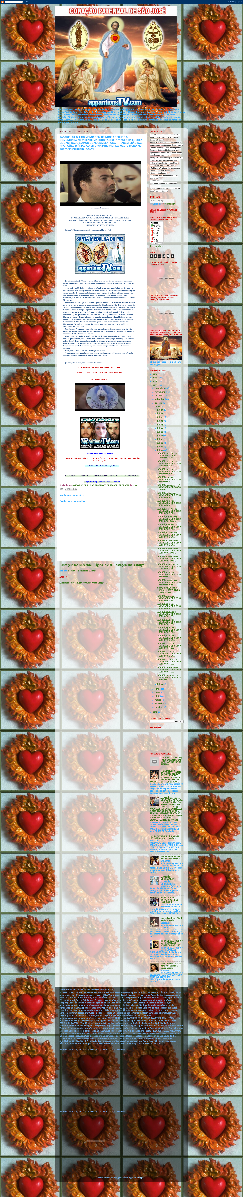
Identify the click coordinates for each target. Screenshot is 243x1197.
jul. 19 (160, 443)
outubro (159, 396)
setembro (160, 399)
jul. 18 (160, 447)
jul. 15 (160, 684)
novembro (160, 392)
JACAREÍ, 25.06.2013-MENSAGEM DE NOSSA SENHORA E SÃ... (169, 630)
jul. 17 (160, 450)
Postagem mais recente (75, 565)
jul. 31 (160, 410)
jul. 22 (160, 432)
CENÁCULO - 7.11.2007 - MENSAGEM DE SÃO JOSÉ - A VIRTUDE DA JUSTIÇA (171, 761)
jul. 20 (160, 439)
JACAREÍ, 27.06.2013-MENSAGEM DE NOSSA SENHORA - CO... (169, 614)
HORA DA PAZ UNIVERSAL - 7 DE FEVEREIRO (169, 900)
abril (157, 696)
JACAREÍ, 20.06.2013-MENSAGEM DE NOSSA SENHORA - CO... (169, 670)
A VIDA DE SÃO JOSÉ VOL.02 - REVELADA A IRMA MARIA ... (168, 590)
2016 (155, 374)
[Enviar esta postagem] (61, 489)
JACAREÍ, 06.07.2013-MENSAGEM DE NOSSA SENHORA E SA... (169, 535)
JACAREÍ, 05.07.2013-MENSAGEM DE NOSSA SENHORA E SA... (169, 543)
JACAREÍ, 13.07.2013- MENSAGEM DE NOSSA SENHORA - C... (169, 479)
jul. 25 (160, 421)
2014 (155, 381)
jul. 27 (160, 414)
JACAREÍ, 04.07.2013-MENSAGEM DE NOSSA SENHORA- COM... (169, 551)
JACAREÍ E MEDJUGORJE (167, 878)
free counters (156, 246)
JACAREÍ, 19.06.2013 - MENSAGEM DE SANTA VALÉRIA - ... (169, 678)
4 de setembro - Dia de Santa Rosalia (171, 919)
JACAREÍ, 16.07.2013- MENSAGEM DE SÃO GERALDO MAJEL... (167, 455)
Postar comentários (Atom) (82, 571)
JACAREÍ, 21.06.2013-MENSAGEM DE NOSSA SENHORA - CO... (169, 662)
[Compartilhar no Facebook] (73, 489)
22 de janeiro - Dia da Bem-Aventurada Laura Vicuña (170, 966)
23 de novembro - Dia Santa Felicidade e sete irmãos (165, 837)
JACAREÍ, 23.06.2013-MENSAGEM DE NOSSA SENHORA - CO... (169, 646)
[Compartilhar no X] (71, 489)
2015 (155, 378)
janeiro (159, 707)
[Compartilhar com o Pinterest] (76, 489)
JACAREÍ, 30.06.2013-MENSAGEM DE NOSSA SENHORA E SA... (169, 582)
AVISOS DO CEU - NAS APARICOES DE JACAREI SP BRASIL (101, 486)
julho (157, 407)
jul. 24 (160, 425)
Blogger (140, 1178)
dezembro (160, 388)
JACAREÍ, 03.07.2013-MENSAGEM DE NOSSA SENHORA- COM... (169, 559)
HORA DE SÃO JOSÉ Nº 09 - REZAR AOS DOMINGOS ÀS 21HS (171, 943)
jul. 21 (160, 436)
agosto (158, 403)
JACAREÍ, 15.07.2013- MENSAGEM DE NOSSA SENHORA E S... (169, 463)
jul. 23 (160, 428)
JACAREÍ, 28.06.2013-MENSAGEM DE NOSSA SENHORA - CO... (169, 606)
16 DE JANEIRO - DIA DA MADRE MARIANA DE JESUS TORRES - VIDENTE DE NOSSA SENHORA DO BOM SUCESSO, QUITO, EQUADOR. (165, 776)
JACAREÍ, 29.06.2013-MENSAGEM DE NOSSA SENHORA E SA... (169, 598)
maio (157, 693)
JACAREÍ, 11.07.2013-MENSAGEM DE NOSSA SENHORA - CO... (169, 495)
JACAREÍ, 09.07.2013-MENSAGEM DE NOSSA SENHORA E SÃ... (169, 511)
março (158, 700)
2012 (155, 712)
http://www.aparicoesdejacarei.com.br (102, 481)
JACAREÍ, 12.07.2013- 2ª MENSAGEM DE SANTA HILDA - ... (169, 487)
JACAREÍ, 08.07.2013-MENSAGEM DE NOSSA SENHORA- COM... (169, 519)
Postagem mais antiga (129, 565)
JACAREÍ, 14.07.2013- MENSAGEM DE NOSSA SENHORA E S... (169, 471)
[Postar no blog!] (68, 489)
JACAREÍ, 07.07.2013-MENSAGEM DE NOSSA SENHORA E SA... (169, 527)
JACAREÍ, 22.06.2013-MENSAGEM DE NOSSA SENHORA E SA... (169, 654)
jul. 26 (160, 417)
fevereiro (160, 704)
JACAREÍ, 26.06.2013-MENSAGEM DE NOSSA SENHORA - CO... (169, 622)
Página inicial (103, 565)
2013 (155, 385)
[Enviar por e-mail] (66, 489)
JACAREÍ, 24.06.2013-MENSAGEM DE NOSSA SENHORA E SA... (169, 638)
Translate (171, 204)
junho (158, 689)
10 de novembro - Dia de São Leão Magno (171, 858)
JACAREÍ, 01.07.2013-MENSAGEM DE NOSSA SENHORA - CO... (169, 574)
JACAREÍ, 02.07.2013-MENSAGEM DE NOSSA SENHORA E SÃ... (169, 567)
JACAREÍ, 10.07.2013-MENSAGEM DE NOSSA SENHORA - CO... (169, 503)
